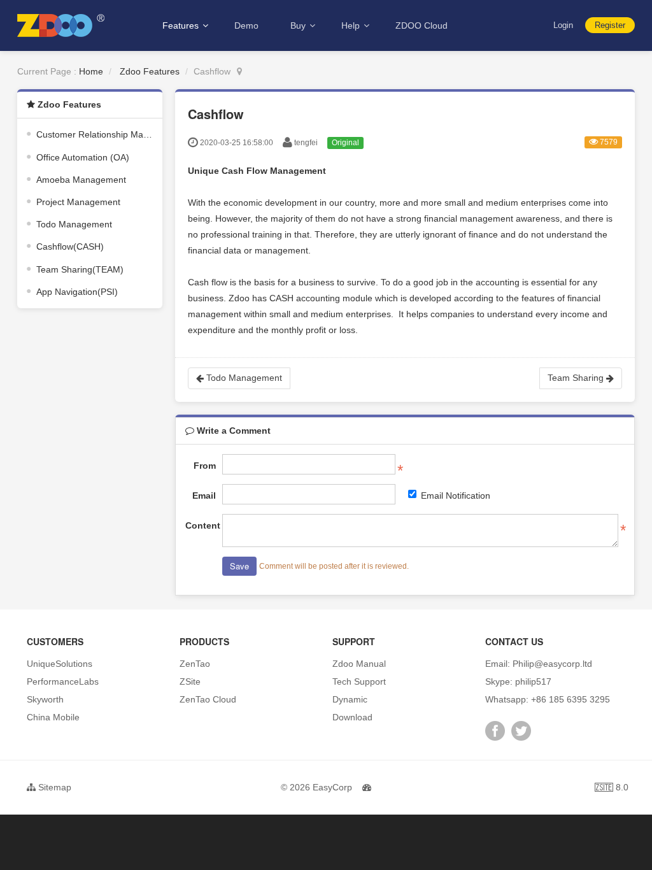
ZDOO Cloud (421, 25)
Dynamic (349, 699)
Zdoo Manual (359, 664)
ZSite (190, 681)
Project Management (78, 202)
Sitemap (53, 787)
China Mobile (53, 717)
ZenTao (195, 664)
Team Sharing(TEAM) (80, 269)
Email (204, 495)
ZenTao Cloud (208, 699)
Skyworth (45, 699)
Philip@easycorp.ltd (552, 664)
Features (181, 25)
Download (352, 717)
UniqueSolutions (59, 664)
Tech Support (359, 681)
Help (351, 25)
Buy (299, 25)
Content (200, 525)
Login (563, 25)
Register (610, 25)
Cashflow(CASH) (70, 246)
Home (91, 71)
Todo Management (74, 224)
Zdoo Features (150, 71)
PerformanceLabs (63, 681)
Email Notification (455, 495)
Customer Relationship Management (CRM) (124, 134)
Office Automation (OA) (82, 157)
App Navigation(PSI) (77, 292)
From (205, 465)
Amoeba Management (81, 180)
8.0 (611, 788)
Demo (246, 25)
